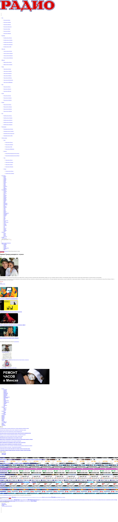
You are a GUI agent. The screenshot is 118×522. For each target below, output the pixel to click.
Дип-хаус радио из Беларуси (8, 55)
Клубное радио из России (9, 497)
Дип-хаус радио (9, 499)
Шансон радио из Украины (8, 64)
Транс (3, 66)
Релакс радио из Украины (8, 106)
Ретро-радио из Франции (8, 100)
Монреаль (5, 211)
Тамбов (5, 403)
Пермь (5, 399)
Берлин (5, 196)
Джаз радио (5, 499)
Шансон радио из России (8, 62)
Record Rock (2, 457)
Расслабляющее (33, 497)
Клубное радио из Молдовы (8, 44)
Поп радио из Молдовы (7, 91)
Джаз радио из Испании (9, 166)
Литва (3, 420)
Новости (3, 232)
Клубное (5, 497)
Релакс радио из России (7, 104)
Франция (5, 188)
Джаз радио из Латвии (9, 164)
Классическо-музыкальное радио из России (12, 153)
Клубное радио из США (7, 46)
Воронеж (5, 200)
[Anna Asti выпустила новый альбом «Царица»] (9, 336)
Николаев (5, 215)
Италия (5, 181)
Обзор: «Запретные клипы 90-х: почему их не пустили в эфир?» (13, 324)
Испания (5, 180)
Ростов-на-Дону (6, 220)
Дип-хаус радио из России (8, 51)
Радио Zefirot (2, 461)
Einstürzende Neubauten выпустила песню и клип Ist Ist (11, 311)
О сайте (3, 237)
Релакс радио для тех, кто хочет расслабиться (94, 499)
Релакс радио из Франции (8, 111)
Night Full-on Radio (4, 493)
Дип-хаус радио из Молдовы (8, 57)
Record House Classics (4, 465)
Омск (4, 217)
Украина (5, 178)
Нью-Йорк (5, 214)
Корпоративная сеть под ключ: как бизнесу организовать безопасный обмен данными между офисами (16, 445)
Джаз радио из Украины (9, 162)
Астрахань (5, 193)
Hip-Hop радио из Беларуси (8, 120)
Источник (1, 281)
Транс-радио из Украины (8, 71)
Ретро (3, 93)
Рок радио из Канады (7, 31)
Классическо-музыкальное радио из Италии (12, 155)
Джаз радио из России (9, 160)
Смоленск (5, 402)
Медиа (4, 234)
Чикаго (5, 231)
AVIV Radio (4, 454)
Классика (5, 151)
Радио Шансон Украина (5, 472)
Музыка (5, 235)
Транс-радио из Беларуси (8, 73)
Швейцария (4, 425)
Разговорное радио (84, 499)
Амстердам (5, 191)
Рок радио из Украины (7, 22)
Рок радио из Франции (7, 33)
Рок (2, 17)
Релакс (3, 102)
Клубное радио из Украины (8, 40)
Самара (5, 221)
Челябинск (5, 230)
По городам (4, 189)
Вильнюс (5, 198)
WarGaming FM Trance (4, 467)
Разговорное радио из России (28, 497)
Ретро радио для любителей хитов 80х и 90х (108, 499)
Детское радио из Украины (10, 173)
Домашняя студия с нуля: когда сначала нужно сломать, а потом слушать (11, 436)
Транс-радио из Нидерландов (8, 80)
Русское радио (3, 491)
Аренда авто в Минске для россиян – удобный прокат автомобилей (10, 447)
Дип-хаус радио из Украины (8, 53)
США (4, 187)
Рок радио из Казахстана (7, 26)
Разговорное (4, 126)
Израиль (3, 415)
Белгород (5, 194)
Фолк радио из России (9, 142)
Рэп (2, 113)
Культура (7, 251)
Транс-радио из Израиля (7, 75)
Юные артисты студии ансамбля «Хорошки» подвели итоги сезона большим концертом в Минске (16, 439)
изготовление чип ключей (7, 495)
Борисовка (5, 197)
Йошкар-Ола (6, 392)
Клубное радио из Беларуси (8, 42)
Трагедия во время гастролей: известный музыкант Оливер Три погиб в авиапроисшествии (15, 433)
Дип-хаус (1, 497)
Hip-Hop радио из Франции (8, 124)
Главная (1, 251)
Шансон (3, 60)
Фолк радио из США (9, 146)
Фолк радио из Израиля (9, 144)
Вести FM (2, 480)
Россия (5, 177)
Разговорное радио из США (8, 135)
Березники (5, 195)
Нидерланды (5, 186)
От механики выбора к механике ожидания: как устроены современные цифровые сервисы (14, 428)
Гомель (5, 201)
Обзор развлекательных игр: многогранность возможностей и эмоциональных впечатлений (18, 463)
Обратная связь (4, 504)
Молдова (5, 185)
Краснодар (5, 207)
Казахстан (5, 182)
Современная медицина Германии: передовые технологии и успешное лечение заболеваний (15, 450)
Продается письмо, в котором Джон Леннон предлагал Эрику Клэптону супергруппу (15, 359)
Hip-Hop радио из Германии (8, 122)
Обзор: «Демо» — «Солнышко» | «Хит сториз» (9, 367)
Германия (3, 413)
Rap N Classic (2, 489)
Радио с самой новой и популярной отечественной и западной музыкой (69, 499)
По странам (3, 175)
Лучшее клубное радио (24, 499)
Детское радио (2, 499)
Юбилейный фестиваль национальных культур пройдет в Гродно (11, 437)
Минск (5, 210)
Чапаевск (5, 229)
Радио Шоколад (3, 478)
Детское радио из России (9, 171)
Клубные (3, 35)
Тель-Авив (5, 225)
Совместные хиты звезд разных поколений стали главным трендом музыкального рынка (15, 448)
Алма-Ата (5, 190)
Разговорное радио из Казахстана (9, 133)
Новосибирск (6, 397)
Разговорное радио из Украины (9, 131)
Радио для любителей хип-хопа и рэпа (45, 499)
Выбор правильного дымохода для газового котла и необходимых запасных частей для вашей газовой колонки (22, 459)
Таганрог (5, 224)
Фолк (4, 140)
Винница (5, 407)
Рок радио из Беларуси (7, 24)
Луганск (5, 209)
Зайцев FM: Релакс (4, 487)
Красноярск (5, 395)
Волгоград (5, 199)
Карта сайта (4, 503)
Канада (5, 183)
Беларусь (5, 176)
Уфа (4, 227)
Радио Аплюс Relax (4, 470)
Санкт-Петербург (6, 222)
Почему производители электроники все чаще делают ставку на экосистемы (12, 442)
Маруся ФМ (4, 453)
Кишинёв (5, 206)
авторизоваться (16, 341)
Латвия (3, 419)
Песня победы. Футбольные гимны (7, 474)
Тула (4, 226)
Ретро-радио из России (7, 95)
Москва (5, 212)
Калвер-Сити (5, 204)
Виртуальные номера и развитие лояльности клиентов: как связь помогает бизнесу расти (18, 482)
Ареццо (5, 192)
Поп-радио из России (7, 86)
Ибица (4, 202)
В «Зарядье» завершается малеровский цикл (9, 298)
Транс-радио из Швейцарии (8, 82)
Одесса (5, 216)
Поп (2, 84)
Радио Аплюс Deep (4, 468)
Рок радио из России (7, 20)
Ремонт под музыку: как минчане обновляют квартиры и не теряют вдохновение (13, 434)
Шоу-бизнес (5, 236)
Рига (4, 219)
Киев (4, 205)
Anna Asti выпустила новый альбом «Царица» (9, 337)
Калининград (6, 393)
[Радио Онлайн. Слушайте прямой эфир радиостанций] (27, 11)
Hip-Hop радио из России (8, 115)
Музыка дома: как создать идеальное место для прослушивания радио (11, 431)
